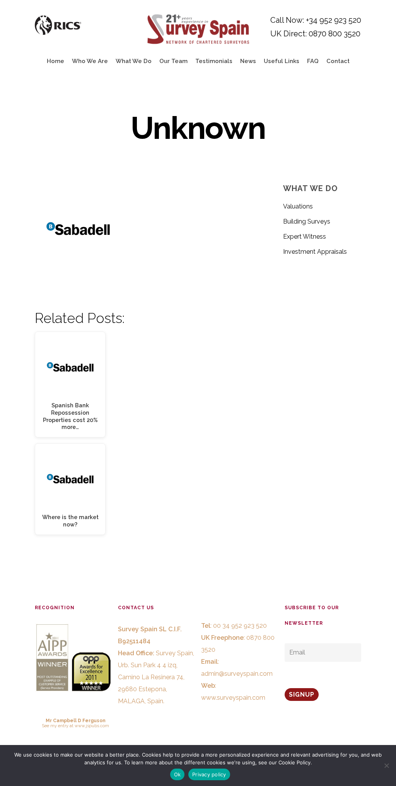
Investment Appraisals (315, 251)
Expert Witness (304, 236)
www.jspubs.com (92, 725)
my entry (59, 725)
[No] (386, 765)
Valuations (298, 206)
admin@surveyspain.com (237, 673)
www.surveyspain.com (233, 697)
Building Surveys (306, 221)
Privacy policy (209, 774)
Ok (177, 774)
